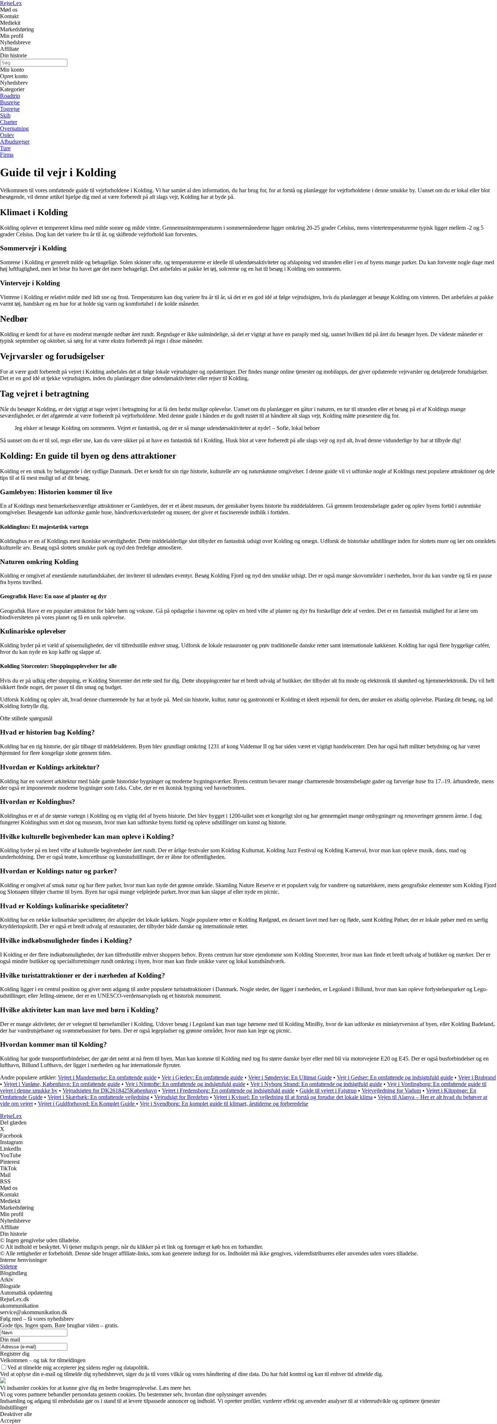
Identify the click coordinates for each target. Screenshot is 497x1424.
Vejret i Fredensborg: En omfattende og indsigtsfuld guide (228, 1090)
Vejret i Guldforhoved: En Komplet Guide (87, 1104)
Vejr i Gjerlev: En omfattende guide (202, 1077)
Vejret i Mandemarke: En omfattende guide (107, 1077)
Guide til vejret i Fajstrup (328, 1090)
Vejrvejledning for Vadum (391, 1090)
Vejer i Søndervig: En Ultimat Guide (290, 1077)
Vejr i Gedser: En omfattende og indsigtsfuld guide (395, 1077)
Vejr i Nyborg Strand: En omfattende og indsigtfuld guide (316, 1084)
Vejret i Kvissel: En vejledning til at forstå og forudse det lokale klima (293, 1097)
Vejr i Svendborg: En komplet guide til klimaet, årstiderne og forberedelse (224, 1104)
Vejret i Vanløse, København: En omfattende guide (62, 1084)
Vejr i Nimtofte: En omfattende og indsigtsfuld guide (185, 1084)
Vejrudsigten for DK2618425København (110, 1090)
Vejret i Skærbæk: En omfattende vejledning (98, 1097)
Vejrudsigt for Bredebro (181, 1097)
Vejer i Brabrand (477, 1077)
